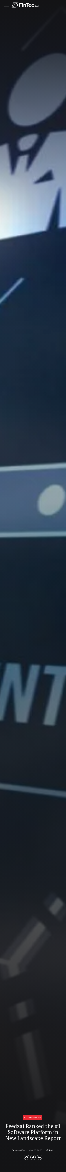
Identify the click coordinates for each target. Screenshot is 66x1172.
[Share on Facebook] (26, 1157)
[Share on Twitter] (33, 1157)
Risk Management (32, 1117)
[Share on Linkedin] (39, 1157)
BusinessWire (18, 1150)
